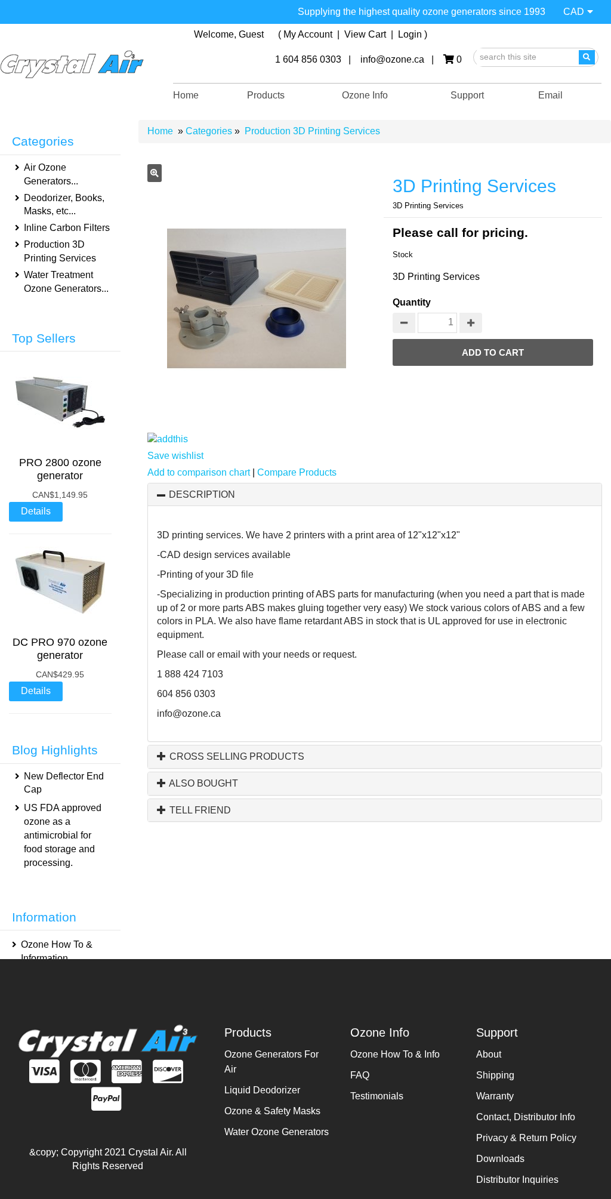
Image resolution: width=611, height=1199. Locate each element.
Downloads (500, 1159)
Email (550, 95)
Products (266, 95)
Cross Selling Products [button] (235, 756)
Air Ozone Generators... (51, 174)
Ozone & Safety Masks (272, 1111)
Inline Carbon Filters (67, 228)
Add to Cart (493, 352)
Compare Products (297, 472)
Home (186, 95)
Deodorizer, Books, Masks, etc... (64, 205)
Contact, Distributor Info (525, 1117)
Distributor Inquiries (517, 1180)
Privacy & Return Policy (526, 1138)
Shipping (495, 1075)
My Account (307, 34)
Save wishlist (175, 456)
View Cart (366, 34)
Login (410, 34)
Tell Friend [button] (199, 810)
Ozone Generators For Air (271, 1061)
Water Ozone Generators (276, 1132)
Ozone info (365, 95)
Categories (210, 131)
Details (36, 511)
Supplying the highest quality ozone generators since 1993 (421, 12)
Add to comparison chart (198, 472)
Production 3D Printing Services (312, 131)
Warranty (495, 1096)
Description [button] (202, 494)
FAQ (359, 1075)
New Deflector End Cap (64, 783)
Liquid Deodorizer (262, 1090)
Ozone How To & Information (56, 951)
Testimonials (376, 1096)
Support (467, 95)
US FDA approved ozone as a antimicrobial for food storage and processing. (62, 835)
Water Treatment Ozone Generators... (66, 282)
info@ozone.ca (189, 713)
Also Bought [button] (202, 783)
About (488, 1054)
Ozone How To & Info (395, 1054)
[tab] (374, 494)
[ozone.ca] (72, 64)
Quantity (412, 302)
